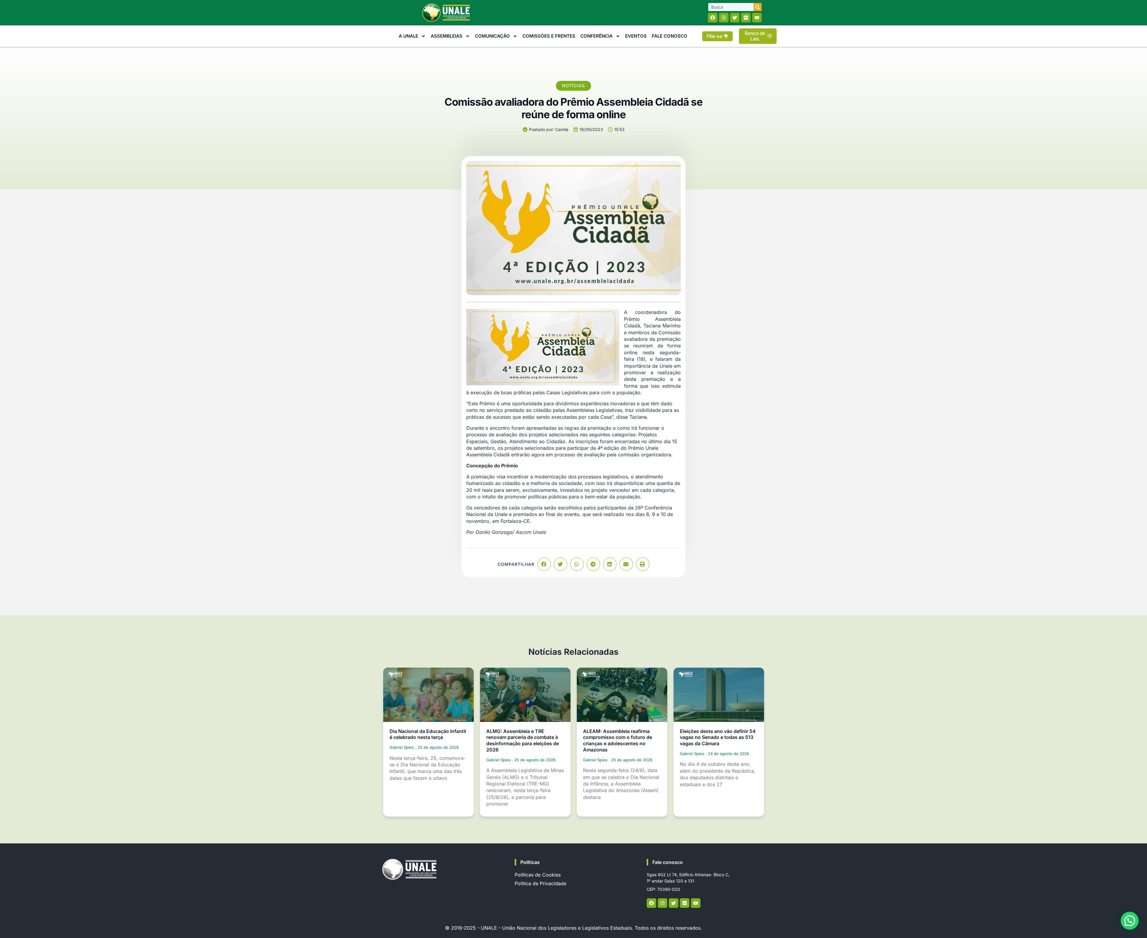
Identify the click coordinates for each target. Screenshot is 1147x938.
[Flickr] (746, 17)
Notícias (573, 85)
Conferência (596, 36)
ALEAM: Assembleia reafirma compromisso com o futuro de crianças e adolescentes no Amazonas (617, 740)
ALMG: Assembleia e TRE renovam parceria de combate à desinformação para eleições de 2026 (522, 740)
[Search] (758, 7)
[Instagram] (724, 17)
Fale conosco (667, 862)
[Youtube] (757, 17)
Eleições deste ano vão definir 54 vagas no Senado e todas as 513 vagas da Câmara (718, 737)
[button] (544, 564)
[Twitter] (735, 17)
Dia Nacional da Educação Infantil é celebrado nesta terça (428, 734)
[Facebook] (712, 17)
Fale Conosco (669, 36)
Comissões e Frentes (548, 36)
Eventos (636, 36)
